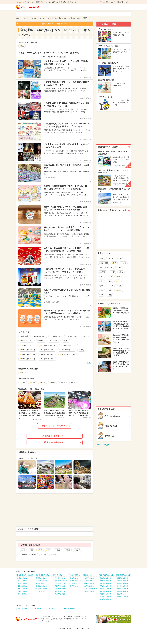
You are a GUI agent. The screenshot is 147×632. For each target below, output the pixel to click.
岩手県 (24, 554)
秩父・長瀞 (104, 263)
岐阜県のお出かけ (75, 581)
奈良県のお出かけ (89, 586)
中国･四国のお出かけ (106, 575)
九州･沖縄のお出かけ (123, 575)
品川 (101, 277)
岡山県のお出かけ (105, 581)
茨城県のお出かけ (60, 594)
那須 (120, 258)
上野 (118, 281)
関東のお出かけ (59, 575)
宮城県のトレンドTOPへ (55, 436)
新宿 (118, 277)
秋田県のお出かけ (22, 588)
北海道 (58, 550)
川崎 (101, 281)
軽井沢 (119, 290)
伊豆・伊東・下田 (106, 268)
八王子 (111, 286)
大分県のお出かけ (122, 588)
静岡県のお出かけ (75, 586)
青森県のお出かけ (22, 583)
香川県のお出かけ (105, 596)
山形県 (44, 554)
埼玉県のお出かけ (60, 586)
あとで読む (105, 2)
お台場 (124, 263)
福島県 (54, 554)
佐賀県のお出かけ (122, 581)
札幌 (23, 550)
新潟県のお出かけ (41, 583)
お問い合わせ (21, 609)
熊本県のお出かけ (122, 586)
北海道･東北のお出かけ (24, 575)
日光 (121, 272)
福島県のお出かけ (22, 594)
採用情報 (53, 609)
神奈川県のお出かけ (61, 581)
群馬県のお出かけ (60, 588)
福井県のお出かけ (41, 591)
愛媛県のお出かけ (105, 591)
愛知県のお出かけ (75, 578)
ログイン (128, 2)
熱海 (101, 286)
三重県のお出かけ (75, 583)
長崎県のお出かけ (122, 583)
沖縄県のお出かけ (122, 596)
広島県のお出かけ (105, 578)
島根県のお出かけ (105, 588)
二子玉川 (103, 272)
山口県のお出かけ (105, 583)
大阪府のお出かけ (89, 578)
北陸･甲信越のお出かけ (43, 575)
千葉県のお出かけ (60, 583)
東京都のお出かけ (60, 578)
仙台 (48, 550)
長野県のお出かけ (41, 578)
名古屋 (111, 258)
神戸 (114, 263)
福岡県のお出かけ (122, 578)
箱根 (120, 286)
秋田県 (34, 554)
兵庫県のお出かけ (89, 583)
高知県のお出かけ (105, 594)
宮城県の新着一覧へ (55, 442)
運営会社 (38, 609)
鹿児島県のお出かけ (123, 594)
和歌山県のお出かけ (90, 588)
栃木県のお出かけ (60, 591)
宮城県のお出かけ (22, 581)
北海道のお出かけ (22, 578)
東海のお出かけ (74, 575)
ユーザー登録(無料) (117, 2)
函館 (40, 550)
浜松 (110, 290)
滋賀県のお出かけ (89, 591)
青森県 (78, 550)
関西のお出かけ (88, 575)
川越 (101, 290)
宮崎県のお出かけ (122, 591)
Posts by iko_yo (102, 445)
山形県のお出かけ (22, 591)
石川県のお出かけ (41, 586)
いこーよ (21, 2)
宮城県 (68, 550)
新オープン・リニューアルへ (54, 426)
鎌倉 (110, 281)
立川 (110, 277)
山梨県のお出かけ (41, 581)
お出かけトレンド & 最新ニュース (54, 24)
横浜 (101, 258)
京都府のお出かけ (89, 581)
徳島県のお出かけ (105, 599)
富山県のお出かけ (41, 588)
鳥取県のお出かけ (105, 586)
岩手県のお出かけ (22, 586)
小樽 (32, 550)
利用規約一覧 (69, 609)
